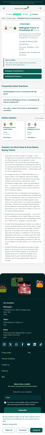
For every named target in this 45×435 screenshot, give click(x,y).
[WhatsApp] (16, 344)
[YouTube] (28, 344)
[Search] (40, 8)
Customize (22, 430)
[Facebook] (22, 344)
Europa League (11, 18)
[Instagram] (4, 344)
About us (5, 371)
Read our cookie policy (10, 424)
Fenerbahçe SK (35, 52)
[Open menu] (4, 8)
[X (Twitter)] (10, 344)
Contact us (5, 365)
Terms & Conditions (8, 359)
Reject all (8, 430)
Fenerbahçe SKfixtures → (13, 76)
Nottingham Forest (24, 52)
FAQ (29, 353)
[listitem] (13, 130)
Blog (3, 377)
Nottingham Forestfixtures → (14, 71)
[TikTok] (40, 344)
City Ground (22, 55)
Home (3, 18)
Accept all (36, 430)
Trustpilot (35, 14)
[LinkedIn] (34, 344)
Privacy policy (6, 353)
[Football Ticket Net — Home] (22, 8)
